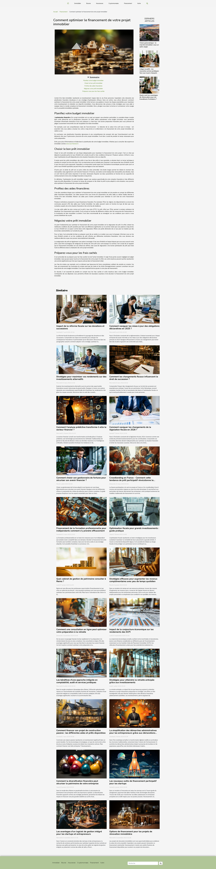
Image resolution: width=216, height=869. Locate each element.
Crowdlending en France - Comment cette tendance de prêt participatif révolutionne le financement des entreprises (131, 480)
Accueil (55, 12)
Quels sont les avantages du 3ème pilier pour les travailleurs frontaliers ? (149, 97)
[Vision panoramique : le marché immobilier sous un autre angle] (149, 32)
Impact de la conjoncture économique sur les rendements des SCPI (131, 630)
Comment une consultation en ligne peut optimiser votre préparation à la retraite (81, 630)
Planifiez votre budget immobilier (93, 80)
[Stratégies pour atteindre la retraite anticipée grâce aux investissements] (134, 663)
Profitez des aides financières (93, 86)
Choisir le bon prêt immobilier (93, 83)
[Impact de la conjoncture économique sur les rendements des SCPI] (134, 612)
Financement (128, 3)
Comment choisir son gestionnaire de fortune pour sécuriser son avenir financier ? (81, 479)
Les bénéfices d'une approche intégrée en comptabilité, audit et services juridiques (77, 681)
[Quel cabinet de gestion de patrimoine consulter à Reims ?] (81, 562)
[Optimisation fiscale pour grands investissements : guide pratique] (134, 511)
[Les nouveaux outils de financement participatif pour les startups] (134, 764)
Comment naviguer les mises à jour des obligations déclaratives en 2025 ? (134, 327)
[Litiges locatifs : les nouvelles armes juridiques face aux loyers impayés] (149, 59)
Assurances (99, 3)
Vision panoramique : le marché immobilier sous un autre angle (149, 45)
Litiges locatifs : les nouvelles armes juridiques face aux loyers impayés (149, 71)
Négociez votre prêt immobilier (93, 88)
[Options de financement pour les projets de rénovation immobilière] (134, 814)
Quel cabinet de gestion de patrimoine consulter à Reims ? (81, 580)
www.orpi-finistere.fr (72, 144)
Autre (139, 3)
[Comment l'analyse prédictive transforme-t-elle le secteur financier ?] (81, 410)
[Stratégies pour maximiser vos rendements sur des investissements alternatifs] (81, 359)
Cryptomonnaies (114, 3)
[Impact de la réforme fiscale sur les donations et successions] (81, 309)
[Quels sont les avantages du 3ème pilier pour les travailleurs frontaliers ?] (149, 85)
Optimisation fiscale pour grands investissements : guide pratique (134, 529)
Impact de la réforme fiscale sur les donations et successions (80, 327)
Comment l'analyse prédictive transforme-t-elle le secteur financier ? (81, 428)
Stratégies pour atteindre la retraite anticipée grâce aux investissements (131, 681)
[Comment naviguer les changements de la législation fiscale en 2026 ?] (134, 410)
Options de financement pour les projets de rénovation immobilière (130, 832)
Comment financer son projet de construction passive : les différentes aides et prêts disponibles (81, 731)
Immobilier (77, 3)
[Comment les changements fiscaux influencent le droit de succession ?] (134, 359)
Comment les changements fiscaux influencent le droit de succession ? (133, 378)
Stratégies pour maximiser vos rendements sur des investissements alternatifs (81, 378)
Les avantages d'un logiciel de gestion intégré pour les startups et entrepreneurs (79, 832)
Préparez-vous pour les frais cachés (93, 91)
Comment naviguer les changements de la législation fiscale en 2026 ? (130, 428)
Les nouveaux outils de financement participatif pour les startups (133, 782)
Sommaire (94, 77)
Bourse (88, 3)
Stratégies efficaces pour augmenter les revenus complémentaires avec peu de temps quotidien (133, 580)
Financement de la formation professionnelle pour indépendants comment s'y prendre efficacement (81, 529)
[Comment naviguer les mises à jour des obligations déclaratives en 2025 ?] (134, 309)
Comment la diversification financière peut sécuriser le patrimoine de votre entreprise (77, 782)
